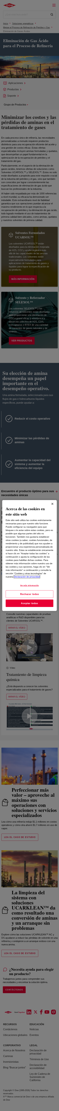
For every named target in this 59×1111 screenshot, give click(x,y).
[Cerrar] (52, 503)
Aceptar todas (29, 603)
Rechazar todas (29, 594)
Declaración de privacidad (27, 576)
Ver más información (29, 585)
